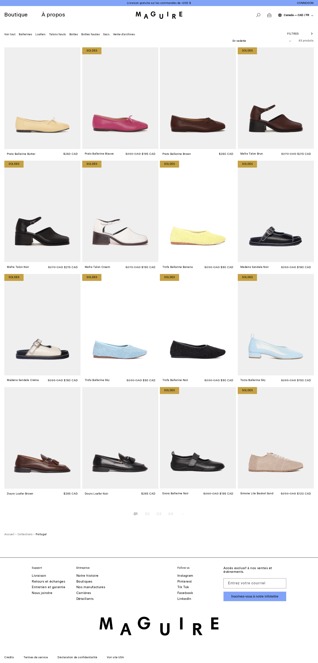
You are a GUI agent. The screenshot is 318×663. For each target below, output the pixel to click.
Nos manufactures (90, 587)
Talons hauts (57, 34)
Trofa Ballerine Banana (177, 267)
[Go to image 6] (20, 145)
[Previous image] (7, 98)
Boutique (16, 15)
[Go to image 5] (18, 145)
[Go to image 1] (7, 145)
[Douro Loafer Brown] (42, 438)
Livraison (39, 576)
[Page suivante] (182, 514)
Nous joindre (42, 593)
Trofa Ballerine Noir (175, 380)
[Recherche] (258, 15)
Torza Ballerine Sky (253, 380)
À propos (53, 15)
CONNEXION (305, 3)
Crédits (9, 657)
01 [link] (136, 514)
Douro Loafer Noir (96, 493)
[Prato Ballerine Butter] (42, 98)
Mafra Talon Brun (251, 153)
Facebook (185, 593)
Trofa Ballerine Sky (97, 380)
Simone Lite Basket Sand (256, 493)
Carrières (83, 593)
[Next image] (77, 98)
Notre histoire (87, 576)
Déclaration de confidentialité (77, 657)
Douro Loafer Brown (20, 493)
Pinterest (184, 581)
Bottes (73, 34)
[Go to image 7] (101, 145)
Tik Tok (183, 587)
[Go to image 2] (10, 145)
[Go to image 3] (12, 145)
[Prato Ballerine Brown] (198, 98)
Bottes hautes (90, 34)
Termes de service (36, 657)
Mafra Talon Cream (97, 267)
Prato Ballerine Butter (21, 154)
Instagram (185, 576)
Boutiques (84, 581)
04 (170, 514)
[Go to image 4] (15, 145)
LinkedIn (184, 599)
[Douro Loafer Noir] (120, 438)
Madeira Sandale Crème (23, 380)
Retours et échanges (48, 581)
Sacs (106, 34)
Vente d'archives (124, 34)
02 (147, 514)
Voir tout (9, 34)
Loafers (40, 34)
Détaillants (85, 599)
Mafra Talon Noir (18, 267)
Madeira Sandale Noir (254, 267)
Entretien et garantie (49, 587)
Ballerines (25, 34)
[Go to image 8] (103, 485)
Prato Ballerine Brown (176, 154)
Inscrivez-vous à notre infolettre (254, 596)
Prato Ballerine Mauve (99, 153)
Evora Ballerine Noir (175, 493)
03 (159, 514)
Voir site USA (115, 657)
